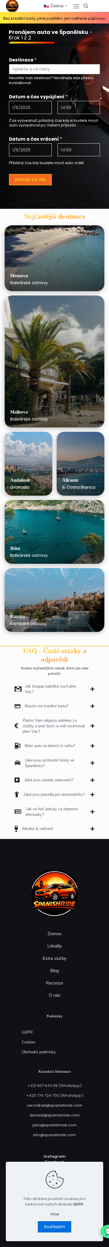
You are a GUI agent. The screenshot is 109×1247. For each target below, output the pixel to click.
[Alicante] (80, 464)
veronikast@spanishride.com (54, 1105)
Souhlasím (54, 1227)
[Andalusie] (28, 464)
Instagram (55, 1156)
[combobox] (54, 69)
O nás (54, 995)
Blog (54, 970)
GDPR (27, 1032)
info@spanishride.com (54, 1135)
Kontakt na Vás (30, 179)
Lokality (54, 945)
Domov (55, 933)
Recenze (54, 982)
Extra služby (55, 958)
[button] (54, 689)
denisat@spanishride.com (55, 1115)
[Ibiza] (54, 532)
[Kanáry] (54, 600)
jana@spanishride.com (55, 1125)
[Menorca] (54, 258)
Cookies (28, 1042)
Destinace (23, 60)
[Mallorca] (54, 361)
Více (54, 1214)
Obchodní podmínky (39, 1052)
